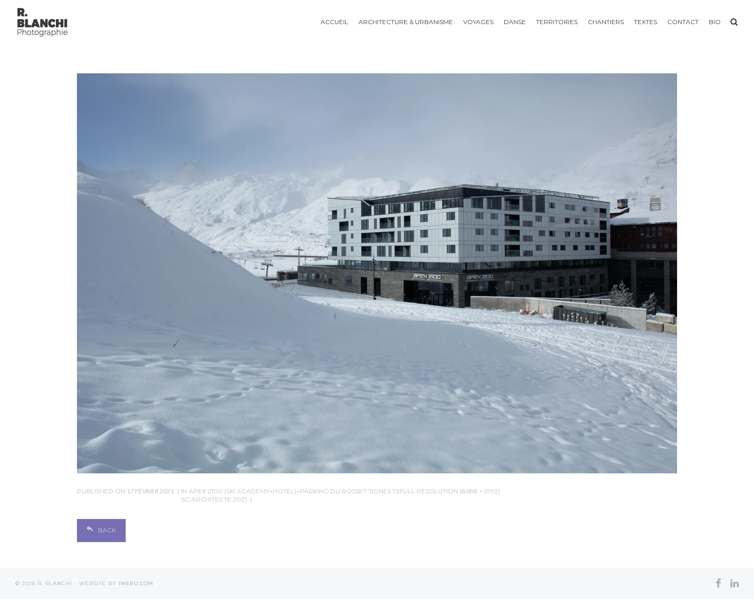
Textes (645, 22)
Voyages (478, 22)
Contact (683, 22)
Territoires (557, 22)
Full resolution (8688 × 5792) (450, 491)
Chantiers (606, 22)
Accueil (334, 22)
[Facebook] (718, 583)
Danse (515, 22)
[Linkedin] (734, 583)
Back (107, 530)
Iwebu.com (135, 583)
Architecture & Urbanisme (406, 22)
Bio (715, 22)
